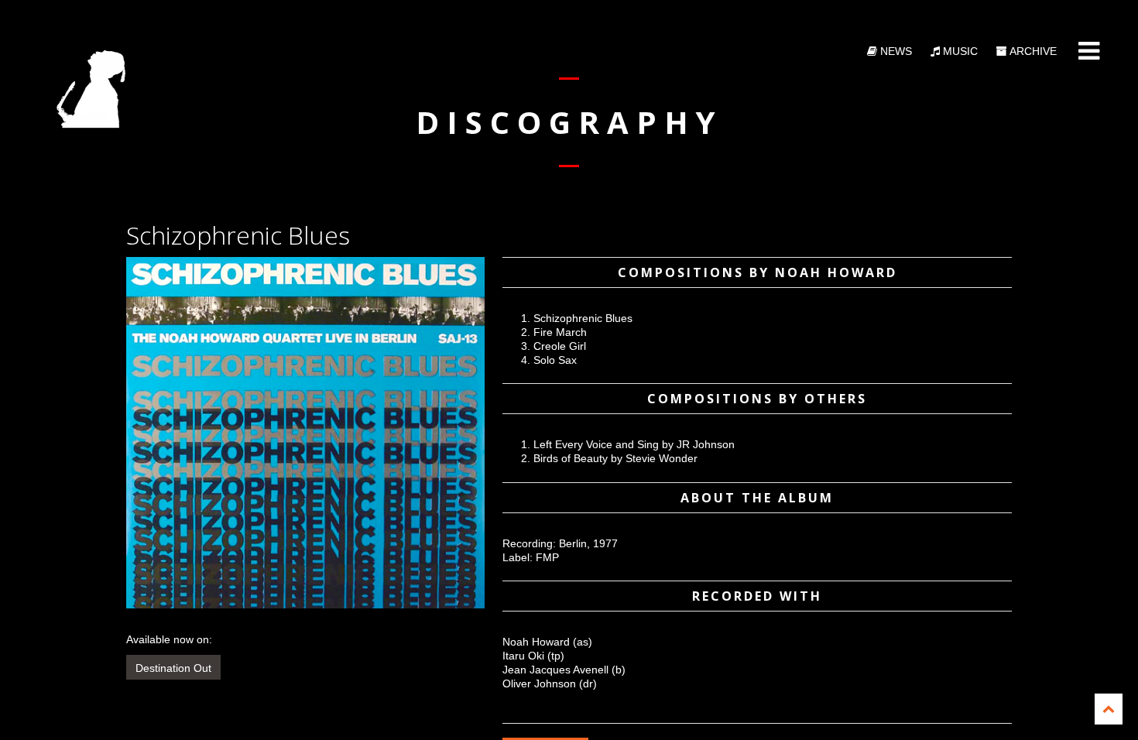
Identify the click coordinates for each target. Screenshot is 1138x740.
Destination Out (173, 668)
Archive (1032, 51)
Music (959, 51)
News (894, 51)
